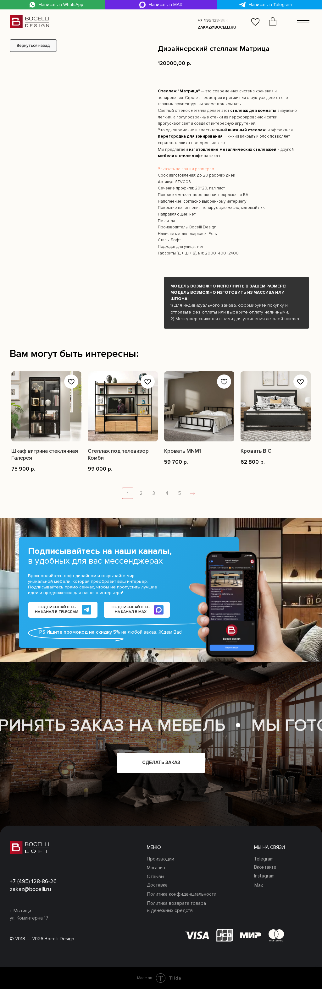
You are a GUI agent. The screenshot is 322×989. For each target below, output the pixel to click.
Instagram (264, 876)
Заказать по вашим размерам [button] (186, 169)
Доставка (157, 885)
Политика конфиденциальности (181, 894)
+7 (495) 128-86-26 (33, 881)
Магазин (156, 868)
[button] (214, 20)
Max (258, 885)
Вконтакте (265, 867)
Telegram (264, 859)
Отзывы (155, 876)
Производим (160, 859)
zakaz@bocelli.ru (217, 27)
